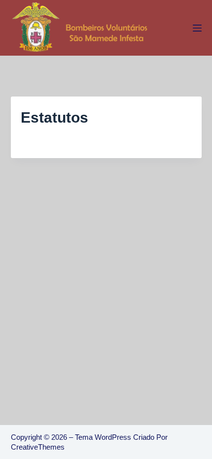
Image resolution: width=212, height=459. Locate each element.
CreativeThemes (38, 447)
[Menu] (197, 28)
